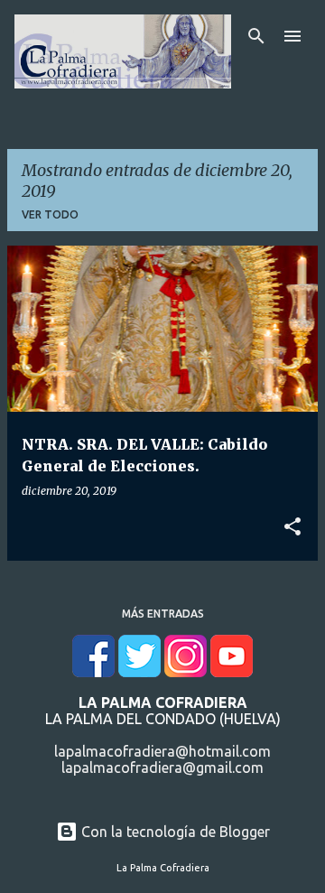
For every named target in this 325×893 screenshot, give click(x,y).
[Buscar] (256, 36)
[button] (292, 527)
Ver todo (50, 214)
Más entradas (163, 613)
